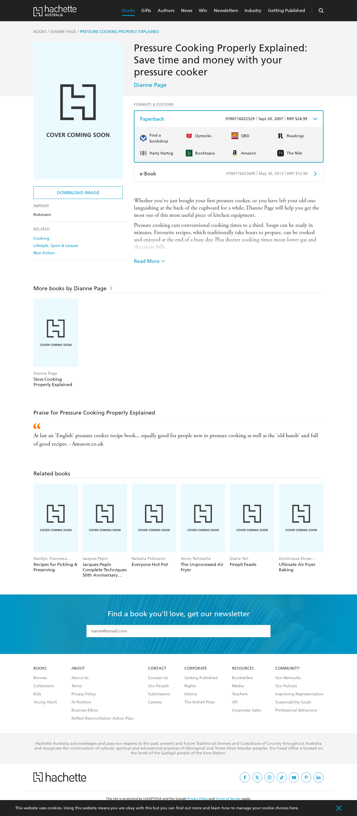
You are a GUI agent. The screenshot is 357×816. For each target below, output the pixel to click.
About (78, 668)
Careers (154, 702)
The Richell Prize (199, 702)
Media (238, 686)
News (186, 10)
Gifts (146, 10)
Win (203, 10)
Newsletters (226, 10)
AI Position (81, 702)
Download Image (78, 192)
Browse (40, 678)
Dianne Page (150, 85)
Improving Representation (299, 694)
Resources (243, 668)
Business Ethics (84, 710)
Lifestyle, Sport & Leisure (55, 245)
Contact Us (158, 678)
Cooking (41, 238)
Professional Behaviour (296, 710)
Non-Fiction (44, 253)
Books (128, 10)
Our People (158, 686)
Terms (76, 686)
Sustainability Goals (293, 702)
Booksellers (242, 678)
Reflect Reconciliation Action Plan (102, 718)
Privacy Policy (83, 694)
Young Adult (45, 702)
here (294, 808)
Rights (190, 686)
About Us (79, 678)
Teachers (239, 694)
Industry (253, 10)
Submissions (159, 694)
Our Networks (288, 678)
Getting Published (286, 10)
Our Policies (286, 686)
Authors (166, 10)
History (190, 694)
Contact (157, 668)
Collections (43, 686)
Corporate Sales (246, 710)
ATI (235, 702)
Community (287, 668)
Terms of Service (228, 799)
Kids (37, 694)
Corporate (195, 668)
